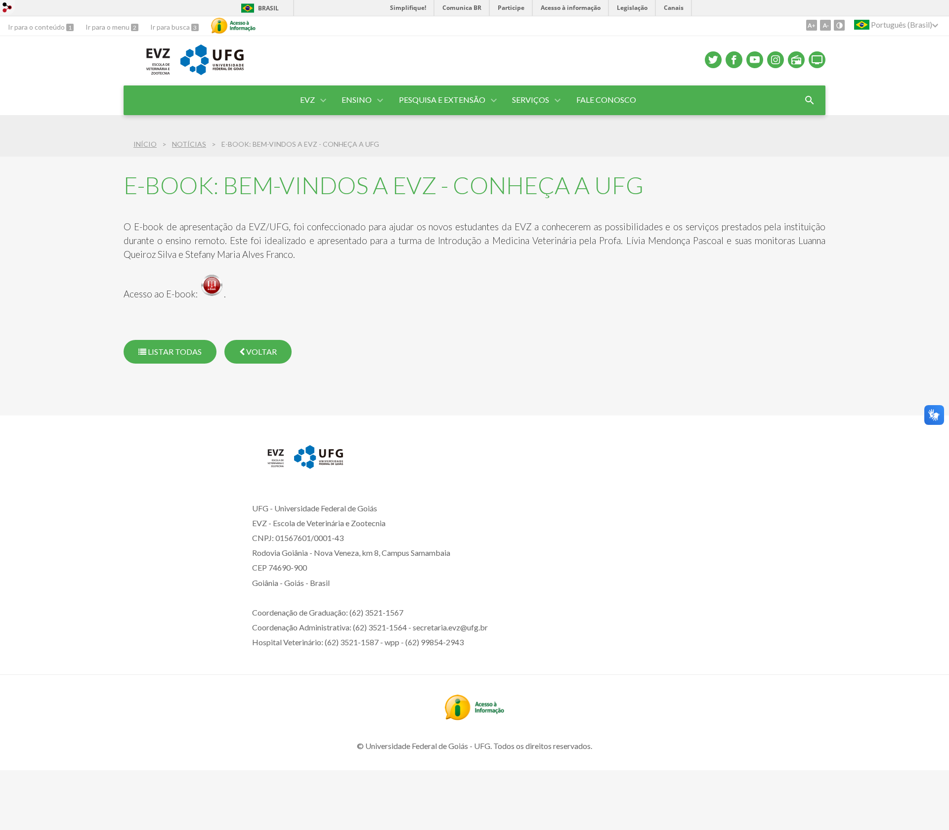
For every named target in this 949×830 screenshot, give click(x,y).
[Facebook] (734, 59)
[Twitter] (713, 59)
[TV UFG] (817, 59)
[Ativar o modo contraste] (839, 25)
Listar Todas (174, 351)
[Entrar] (7, 8)
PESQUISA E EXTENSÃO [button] (442, 99)
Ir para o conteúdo (37, 27)
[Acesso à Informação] (233, 25)
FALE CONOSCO (606, 99)
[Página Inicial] (147, 73)
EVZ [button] (307, 99)
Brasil (268, 8)
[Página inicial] (268, 464)
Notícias (189, 144)
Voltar (261, 351)
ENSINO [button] (357, 99)
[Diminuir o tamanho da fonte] (825, 25)
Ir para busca (170, 27)
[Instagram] (775, 59)
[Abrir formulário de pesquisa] (810, 100)
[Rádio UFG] (796, 59)
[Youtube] (754, 59)
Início (145, 144)
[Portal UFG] (318, 465)
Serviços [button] (530, 99)
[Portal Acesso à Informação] (474, 716)
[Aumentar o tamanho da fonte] (811, 25)
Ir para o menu (108, 27)
